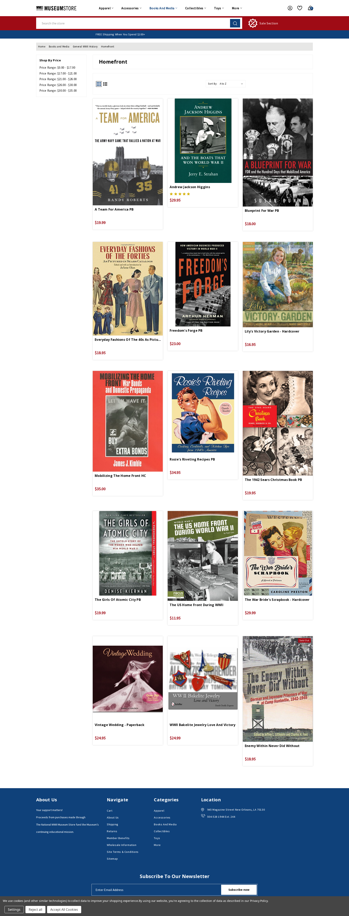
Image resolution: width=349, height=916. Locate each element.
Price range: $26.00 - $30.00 (58, 85)
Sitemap (112, 858)
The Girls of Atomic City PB (118, 599)
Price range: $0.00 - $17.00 (57, 67)
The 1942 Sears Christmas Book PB (273, 479)
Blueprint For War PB (262, 210)
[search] (235, 23)
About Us (113, 817)
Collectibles (194, 8)
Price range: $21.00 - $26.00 (58, 79)
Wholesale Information (122, 845)
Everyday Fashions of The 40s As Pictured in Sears (128, 339)
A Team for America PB (114, 209)
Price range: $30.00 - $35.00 (58, 90)
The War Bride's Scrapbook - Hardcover (277, 599)
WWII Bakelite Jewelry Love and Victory (202, 725)
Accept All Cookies (64, 909)
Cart (109, 810)
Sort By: (212, 83)
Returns (112, 831)
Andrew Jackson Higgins (190, 187)
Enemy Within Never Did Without (272, 746)
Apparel (105, 8)
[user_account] (288, 8)
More (235, 8)
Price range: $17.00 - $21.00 (58, 73)
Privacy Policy (259, 901)
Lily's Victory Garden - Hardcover (272, 331)
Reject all (35, 909)
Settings (14, 909)
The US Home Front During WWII (196, 605)
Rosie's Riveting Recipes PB (192, 459)
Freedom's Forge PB (186, 330)
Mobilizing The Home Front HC (120, 475)
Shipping (112, 824)
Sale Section (269, 23)
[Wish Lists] (298, 8)
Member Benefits (118, 838)
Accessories (130, 8)
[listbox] (232, 83)
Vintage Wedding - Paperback (119, 725)
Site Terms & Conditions (123, 852)
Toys (217, 8)
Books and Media (161, 8)
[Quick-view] (127, 139)
